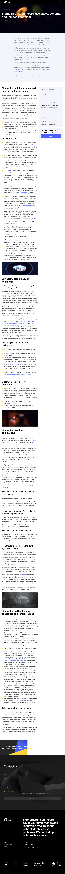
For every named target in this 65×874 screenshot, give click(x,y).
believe (14, 559)
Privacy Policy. (44, 791)
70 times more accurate (26, 205)
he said (11, 461)
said (13, 295)
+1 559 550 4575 (28, 844)
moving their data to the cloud (21, 500)
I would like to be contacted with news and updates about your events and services (36, 793)
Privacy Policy (6, 853)
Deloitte (30, 683)
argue (6, 103)
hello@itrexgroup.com (29, 842)
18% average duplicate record (15, 364)
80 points (13, 181)
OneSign (19, 501)
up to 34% (26, 700)
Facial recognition (9, 170)
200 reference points (24, 192)
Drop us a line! (29, 748)
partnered (23, 574)
